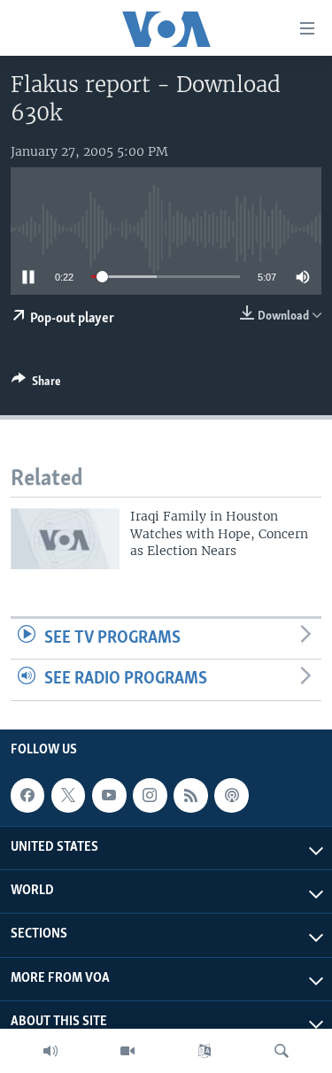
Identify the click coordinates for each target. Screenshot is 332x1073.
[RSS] (190, 795)
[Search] (281, 1051)
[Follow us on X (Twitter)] (68, 795)
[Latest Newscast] (50, 1051)
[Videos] (127, 1051)
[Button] (36, 384)
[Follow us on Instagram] (149, 795)
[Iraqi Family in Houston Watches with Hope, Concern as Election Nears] (65, 538)
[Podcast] (231, 795)
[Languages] (204, 1051)
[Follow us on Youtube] (109, 795)
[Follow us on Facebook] (27, 795)
